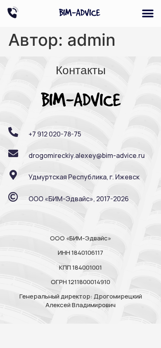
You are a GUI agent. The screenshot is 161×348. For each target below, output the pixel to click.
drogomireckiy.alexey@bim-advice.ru (86, 155)
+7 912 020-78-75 (54, 134)
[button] (147, 13)
